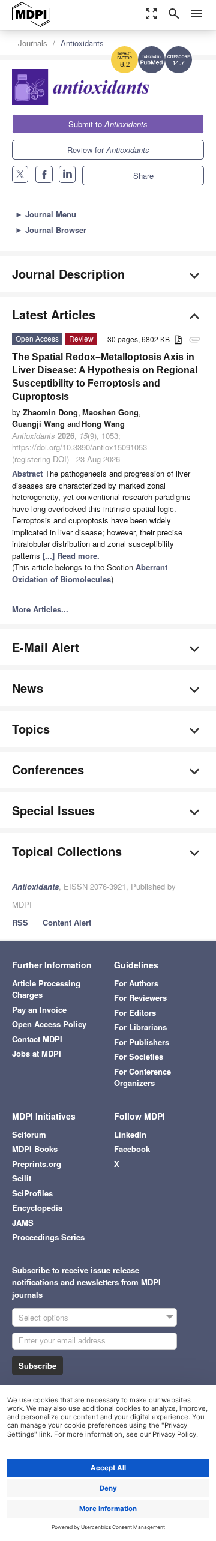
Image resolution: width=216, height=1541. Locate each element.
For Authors (136, 983)
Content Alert (67, 922)
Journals (32, 43)
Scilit (21, 1178)
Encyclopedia (37, 1207)
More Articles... (40, 609)
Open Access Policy (49, 1024)
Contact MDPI (37, 1039)
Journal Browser (50, 229)
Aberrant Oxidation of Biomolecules (89, 573)
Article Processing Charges (46, 989)
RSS (20, 922)
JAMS (23, 1222)
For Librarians (140, 1027)
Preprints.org (36, 1163)
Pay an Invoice (39, 1009)
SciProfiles (32, 1193)
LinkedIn (130, 1134)
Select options (43, 1317)
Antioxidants (82, 43)
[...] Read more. (71, 555)
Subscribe (37, 1365)
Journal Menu (45, 214)
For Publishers (141, 1042)
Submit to (108, 124)
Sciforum (29, 1134)
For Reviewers (140, 997)
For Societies (138, 1056)
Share (143, 175)
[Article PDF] (178, 340)
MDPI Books (35, 1148)
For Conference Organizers (142, 1077)
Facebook (132, 1148)
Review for (108, 149)
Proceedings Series (48, 1237)
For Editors (135, 1012)
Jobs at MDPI (36, 1053)
